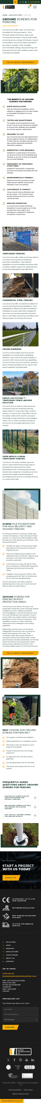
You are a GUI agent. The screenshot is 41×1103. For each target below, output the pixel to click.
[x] (8, 1060)
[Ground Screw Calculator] (15, 2)
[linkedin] (32, 1060)
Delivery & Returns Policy (20, 1093)
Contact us (10, 877)
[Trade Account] (23, 2)
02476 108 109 (8, 973)
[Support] (20, 2)
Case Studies (12, 955)
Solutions (11, 942)
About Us (10, 958)
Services (10, 948)
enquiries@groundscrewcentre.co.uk (19, 976)
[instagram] (20, 1060)
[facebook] (14, 1060)
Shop (8, 945)
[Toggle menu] (35, 7)
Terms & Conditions (14, 1089)
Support (10, 961)
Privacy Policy (28, 1089)
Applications (15, 15)
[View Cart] (29, 7)
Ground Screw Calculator (12, 1101)
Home (4, 15)
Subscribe (10, 1027)
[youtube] (26, 1060)
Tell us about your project (20, 62)
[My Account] (26, 2)
